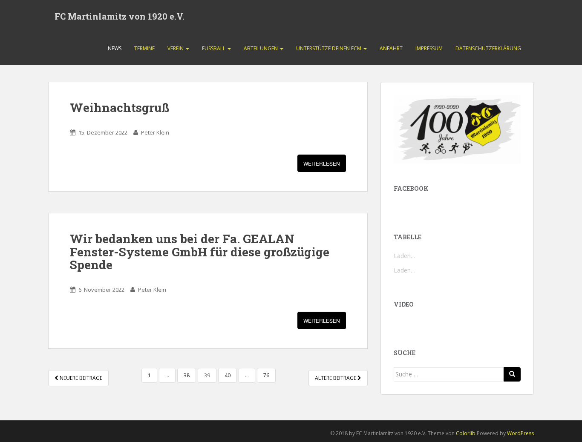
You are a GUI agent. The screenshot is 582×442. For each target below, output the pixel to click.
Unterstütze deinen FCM (329, 48)
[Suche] (512, 374)
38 (187, 375)
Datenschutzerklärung (488, 48)
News (114, 48)
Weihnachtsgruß (119, 107)
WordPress (520, 433)
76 (266, 375)
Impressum (429, 48)
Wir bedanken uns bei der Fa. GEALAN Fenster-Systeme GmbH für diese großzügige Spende (199, 252)
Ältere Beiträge (336, 378)
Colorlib (465, 433)
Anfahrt (391, 48)
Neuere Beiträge (80, 378)
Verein (176, 48)
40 (227, 375)
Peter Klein (155, 132)
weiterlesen (321, 163)
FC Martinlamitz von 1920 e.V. (119, 16)
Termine (144, 48)
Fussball (214, 48)
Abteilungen (261, 48)
